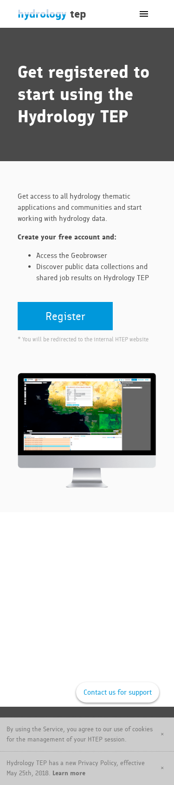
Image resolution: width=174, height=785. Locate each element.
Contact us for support (118, 692)
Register (65, 316)
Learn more (68, 773)
